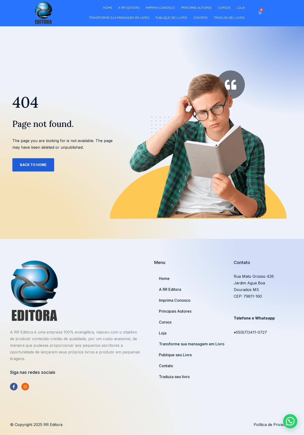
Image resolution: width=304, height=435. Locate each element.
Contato (200, 17)
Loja (241, 7)
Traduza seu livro (229, 17)
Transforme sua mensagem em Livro (119, 17)
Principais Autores (196, 7)
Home (107, 7)
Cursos (224, 7)
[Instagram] (25, 386)
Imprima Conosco (160, 7)
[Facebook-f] (14, 386)
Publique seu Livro (171, 17)
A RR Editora (128, 7)
